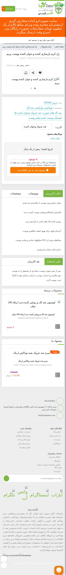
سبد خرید (7, 8)
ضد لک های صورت (52, 112)
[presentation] (4, 314)
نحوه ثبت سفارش (23, 432)
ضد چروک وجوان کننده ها (27, 112)
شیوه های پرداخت (23, 439)
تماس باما (57, 432)
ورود (24, 9)
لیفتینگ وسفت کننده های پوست (45, 118)
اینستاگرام (56, 443)
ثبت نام (18, 9)
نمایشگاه (57, 461)
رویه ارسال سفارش (23, 436)
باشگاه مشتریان (54, 457)
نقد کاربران (33, 261)
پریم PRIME (50, 102)
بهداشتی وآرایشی (43, 107)
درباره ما (57, 439)
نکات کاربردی (53, 193)
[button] (35, 88)
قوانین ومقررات (24, 447)
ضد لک (30, 107)
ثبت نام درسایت (54, 436)
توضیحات (33, 193)
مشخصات (15, 193)
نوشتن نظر (20, 65)
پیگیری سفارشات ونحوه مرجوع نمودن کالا (49, 466)
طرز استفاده (53, 261)
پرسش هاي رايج (24, 443)
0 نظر (27, 65)
